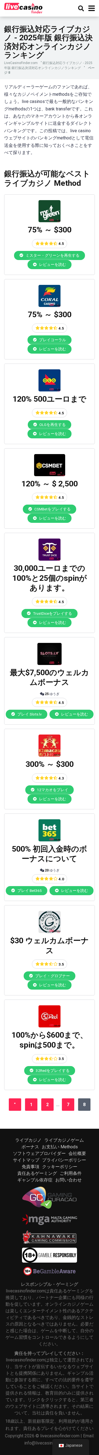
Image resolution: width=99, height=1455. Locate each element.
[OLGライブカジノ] (49, 390)
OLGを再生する (52, 424)
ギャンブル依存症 (35, 1180)
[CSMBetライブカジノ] (49, 474)
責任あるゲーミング (37, 1173)
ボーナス (30, 1146)
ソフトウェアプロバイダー (39, 1153)
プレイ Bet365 (29, 890)
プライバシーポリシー (64, 1160)
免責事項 (30, 1166)
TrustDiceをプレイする (52, 613)
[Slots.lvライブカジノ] (49, 663)
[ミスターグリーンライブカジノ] (49, 220)
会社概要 (77, 1153)
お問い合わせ (68, 1180)
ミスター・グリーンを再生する (52, 255)
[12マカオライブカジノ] (49, 755)
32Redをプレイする (52, 1070)
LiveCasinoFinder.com (21, 63)
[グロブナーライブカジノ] (49, 931)
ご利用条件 (71, 1173)
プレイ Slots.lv (29, 714)
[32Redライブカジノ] (49, 1026)
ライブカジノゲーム (64, 1140)
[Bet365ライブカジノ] (49, 839)
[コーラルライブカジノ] (49, 305)
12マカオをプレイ (52, 790)
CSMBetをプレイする (52, 509)
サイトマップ (26, 1160)
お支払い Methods (60, 1146)
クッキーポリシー (59, 1166)
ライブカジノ (28, 1140)
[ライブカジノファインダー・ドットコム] (23, 7)
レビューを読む (52, 264)
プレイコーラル (52, 340)
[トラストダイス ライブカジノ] (49, 559)
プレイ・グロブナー (52, 976)
